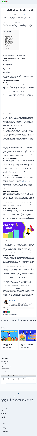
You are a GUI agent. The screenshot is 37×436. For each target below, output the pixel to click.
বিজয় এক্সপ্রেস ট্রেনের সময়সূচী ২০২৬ (6, 371)
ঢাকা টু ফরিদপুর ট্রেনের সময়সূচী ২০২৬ (6, 366)
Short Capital (7, 40)
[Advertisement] (18, 105)
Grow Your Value (7, 45)
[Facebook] (3, 307)
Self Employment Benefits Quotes (11, 47)
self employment (5, 314)
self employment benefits (13, 314)
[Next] (34, 340)
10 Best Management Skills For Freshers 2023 (9, 320)
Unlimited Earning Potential (9, 42)
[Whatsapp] (8, 307)
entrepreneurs (26, 14)
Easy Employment (7, 37)
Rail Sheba (3, 414)
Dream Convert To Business (9, 44)
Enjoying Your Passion (9, 46)
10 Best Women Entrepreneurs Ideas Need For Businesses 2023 (27, 344)
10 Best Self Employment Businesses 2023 (11, 35)
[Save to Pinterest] (6, 312)
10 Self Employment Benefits (8, 36)
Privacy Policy (5, 431)
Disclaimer (4, 432)
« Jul (18, 385)
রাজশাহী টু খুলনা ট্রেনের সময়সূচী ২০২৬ (6, 363)
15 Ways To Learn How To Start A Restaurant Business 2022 (27, 320)
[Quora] (7, 307)
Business (2, 410)
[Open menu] (35, 1)
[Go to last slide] (2, 340)
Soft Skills (3, 417)
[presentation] (9, 335)
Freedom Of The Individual (9, 38)
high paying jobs (22, 181)
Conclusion (8, 48)
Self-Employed (3, 416)
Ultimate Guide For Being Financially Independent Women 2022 (8, 344)
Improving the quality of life (9, 43)
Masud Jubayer (5, 12)
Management (3, 413)
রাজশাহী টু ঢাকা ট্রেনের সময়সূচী (5, 361)
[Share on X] (4, 312)
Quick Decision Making (8, 39)
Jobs (2, 412)
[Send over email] (9, 312)
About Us (4, 428)
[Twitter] (4, 307)
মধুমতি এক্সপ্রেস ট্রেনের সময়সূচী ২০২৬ (6, 368)
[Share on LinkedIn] (7, 312)
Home (4, 427)
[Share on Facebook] (3, 312)
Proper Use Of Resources (9, 41)
